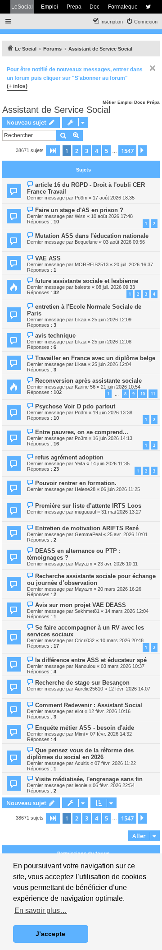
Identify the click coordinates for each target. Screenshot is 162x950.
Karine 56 (85, 386)
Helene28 (85, 489)
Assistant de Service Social (56, 110)
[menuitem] (142, 21)
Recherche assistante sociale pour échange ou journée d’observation (91, 579)
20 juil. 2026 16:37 (133, 264)
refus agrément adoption (69, 457)
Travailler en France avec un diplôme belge (95, 358)
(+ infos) (17, 86)
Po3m (81, 197)
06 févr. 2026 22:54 (114, 785)
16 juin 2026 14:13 (112, 438)
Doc (94, 7)
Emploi (49, 7)
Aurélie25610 (89, 688)
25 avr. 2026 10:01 (127, 534)
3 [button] (86, 151)
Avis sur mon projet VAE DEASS (80, 605)
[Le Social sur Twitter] (148, 7)
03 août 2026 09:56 (124, 242)
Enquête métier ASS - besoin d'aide (84, 727)
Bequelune (86, 242)
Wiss (80, 216)
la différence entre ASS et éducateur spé (91, 660)
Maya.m (83, 563)
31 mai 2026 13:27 (121, 511)
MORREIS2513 (91, 264)
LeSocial (22, 7)
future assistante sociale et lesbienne (86, 281)
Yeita (80, 463)
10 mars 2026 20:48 (122, 640)
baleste (82, 287)
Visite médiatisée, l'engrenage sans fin (89, 779)
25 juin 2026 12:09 (111, 319)
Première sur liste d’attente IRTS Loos (88, 505)
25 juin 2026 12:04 (111, 364)
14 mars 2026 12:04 (126, 611)
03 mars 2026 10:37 (122, 666)
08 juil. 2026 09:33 (115, 287)
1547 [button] (127, 151)
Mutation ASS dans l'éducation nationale (91, 235)
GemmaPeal (88, 534)
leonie (81, 785)
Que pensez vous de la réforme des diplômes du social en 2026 (80, 753)
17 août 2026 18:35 (114, 197)
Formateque (123, 7)
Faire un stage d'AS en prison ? (79, 210)
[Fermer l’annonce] (152, 68)
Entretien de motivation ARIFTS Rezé (87, 528)
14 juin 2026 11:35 (110, 463)
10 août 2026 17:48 (112, 216)
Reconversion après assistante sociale (88, 380)
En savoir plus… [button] (40, 910)
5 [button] (106, 151)
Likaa (80, 319)
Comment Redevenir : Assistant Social (88, 705)
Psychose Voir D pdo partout (75, 406)
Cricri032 (84, 640)
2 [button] (76, 151)
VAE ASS (48, 258)
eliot (79, 711)
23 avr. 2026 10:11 (118, 563)
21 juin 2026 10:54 (120, 386)
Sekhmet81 (87, 611)
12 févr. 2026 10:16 (109, 711)
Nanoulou (85, 666)
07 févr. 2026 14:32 (111, 734)
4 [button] (96, 151)
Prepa (74, 7)
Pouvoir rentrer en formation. (76, 483)
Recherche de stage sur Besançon (82, 682)
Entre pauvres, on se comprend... (81, 432)
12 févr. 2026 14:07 (129, 688)
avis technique (55, 335)
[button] (53, 150)
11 (153, 394)
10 (142, 394)
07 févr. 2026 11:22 (115, 763)
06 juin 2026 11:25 (120, 489)
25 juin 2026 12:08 (111, 341)
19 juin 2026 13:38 (112, 412)
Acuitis (82, 763)
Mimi (80, 734)
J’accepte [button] (50, 933)
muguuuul (85, 511)
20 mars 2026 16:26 (119, 589)
